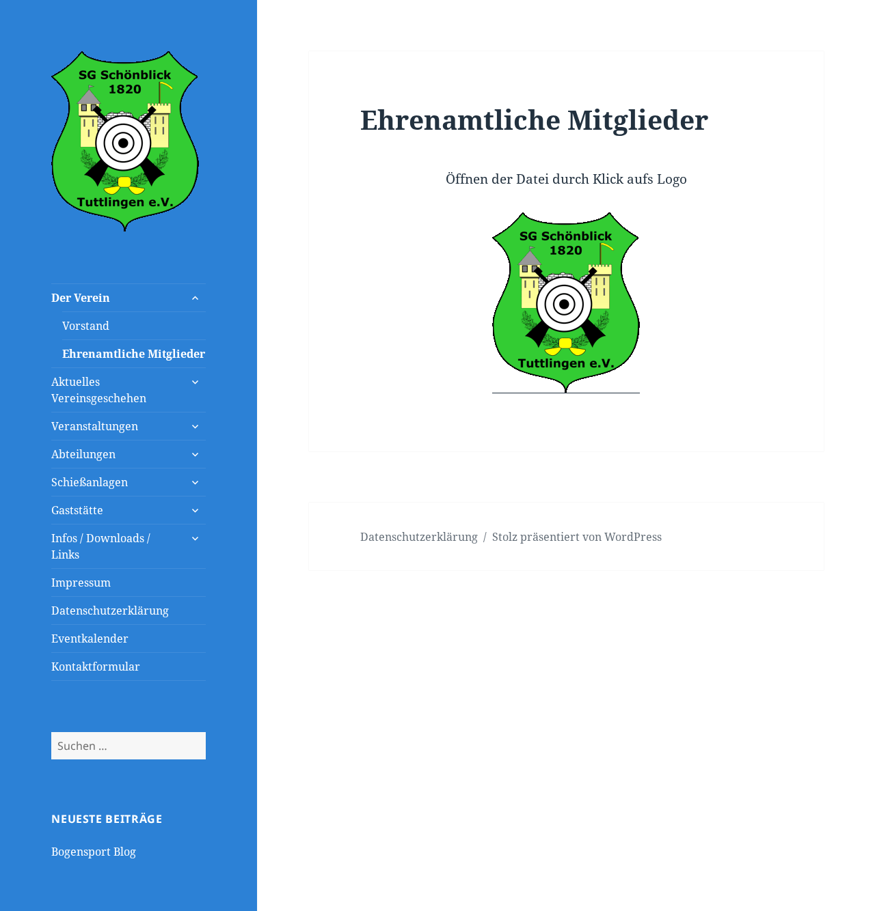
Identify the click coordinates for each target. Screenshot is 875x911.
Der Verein (80, 297)
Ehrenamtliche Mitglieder (133, 353)
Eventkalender (90, 638)
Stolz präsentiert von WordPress (577, 536)
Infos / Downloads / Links (100, 546)
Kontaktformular (95, 666)
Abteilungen (83, 454)
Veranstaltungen (94, 426)
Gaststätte (77, 510)
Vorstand (85, 325)
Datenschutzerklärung (110, 610)
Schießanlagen (89, 482)
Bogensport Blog (93, 851)
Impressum (81, 582)
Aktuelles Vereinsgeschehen (98, 390)
